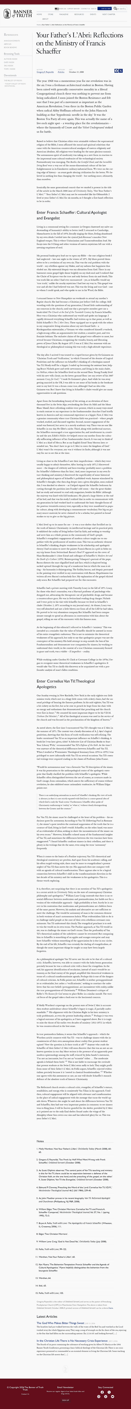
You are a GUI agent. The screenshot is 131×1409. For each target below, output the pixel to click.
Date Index (9, 62)
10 (76, 989)
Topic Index (9, 69)
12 (92, 1015)
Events (93, 14)
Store (50, 14)
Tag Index (8, 66)
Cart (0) (105, 8)
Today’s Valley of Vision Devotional (15, 85)
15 (102, 1071)
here (111, 1308)
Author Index (10, 59)
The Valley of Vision (13, 80)
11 (47, 1011)
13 (85, 1044)
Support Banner (73, 9)
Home (39, 25)
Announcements (12, 41)
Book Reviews (10, 47)
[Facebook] (116, 71)
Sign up (65, 1400)
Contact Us (85, 9)
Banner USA (61, 9)
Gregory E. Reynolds (45, 72)
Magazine (63, 14)
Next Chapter (108, 14)
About (45, 19)
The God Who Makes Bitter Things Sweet (60, 1323)
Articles (61, 72)
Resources (79, 14)
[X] (121, 71)
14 (66, 1061)
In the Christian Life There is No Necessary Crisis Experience (72, 1340)
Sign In (93, 9)
